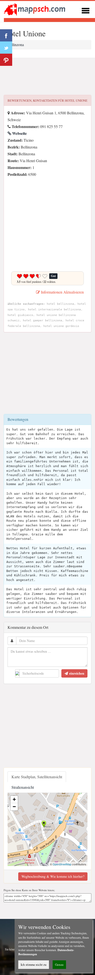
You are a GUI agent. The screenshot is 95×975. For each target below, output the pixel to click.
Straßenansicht (22, 787)
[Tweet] (6, 47)
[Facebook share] (6, 35)
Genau (59, 964)
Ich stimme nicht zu (34, 964)
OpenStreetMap (62, 864)
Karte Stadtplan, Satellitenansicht (36, 776)
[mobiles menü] (85, 9)
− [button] (14, 807)
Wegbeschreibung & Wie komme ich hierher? (52, 876)
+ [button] (14, 799)
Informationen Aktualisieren (62, 292)
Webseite (19, 133)
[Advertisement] (47, 76)
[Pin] (6, 60)
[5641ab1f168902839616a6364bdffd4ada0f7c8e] (9, 181)
